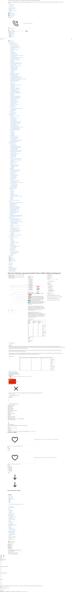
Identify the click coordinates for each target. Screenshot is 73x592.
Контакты (10, 264)
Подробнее (11, 6)
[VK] (9, 499)
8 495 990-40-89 (16, 504)
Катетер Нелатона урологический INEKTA (14, 463)
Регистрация (11, 16)
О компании (11, 263)
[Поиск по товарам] (16, 31)
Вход (10, 17)
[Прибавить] (57, 279)
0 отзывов (29, 275)
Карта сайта (10, 551)
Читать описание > (31, 336)
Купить (9, 450)
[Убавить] (47, 279)
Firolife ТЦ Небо (50, 285)
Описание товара (12, 342)
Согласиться (12, 4)
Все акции (10, 497)
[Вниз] (4, 555)
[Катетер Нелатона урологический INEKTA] (40, 428)
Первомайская (50, 288)
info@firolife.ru (11, 506)
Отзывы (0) (11, 343)
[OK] (8, 29)
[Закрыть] (71, 39)
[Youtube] (9, 502)
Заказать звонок (11, 507)
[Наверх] (1, 555)
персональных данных (24, 591)
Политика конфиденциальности (13, 553)
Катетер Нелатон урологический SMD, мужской (15, 445)
